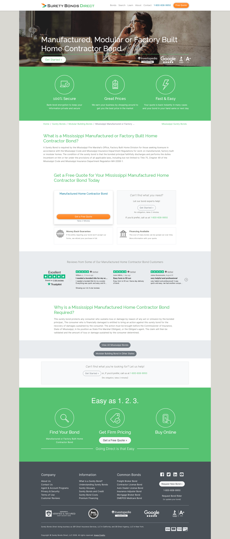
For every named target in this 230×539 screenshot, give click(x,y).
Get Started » (53, 59)
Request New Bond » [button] (171, 484)
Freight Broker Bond (127, 481)
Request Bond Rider (172, 496)
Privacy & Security (50, 491)
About (138, 5)
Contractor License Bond (129, 484)
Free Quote (181, 5)
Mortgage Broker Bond (128, 494)
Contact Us (47, 484)
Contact (147, 5)
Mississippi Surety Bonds (174, 124)
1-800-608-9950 (162, 5)
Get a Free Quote (83, 216)
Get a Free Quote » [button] (115, 440)
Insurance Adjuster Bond (129, 491)
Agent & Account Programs (55, 488)
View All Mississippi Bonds (115, 345)
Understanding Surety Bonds (93, 484)
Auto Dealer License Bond (130, 488)
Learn (130, 5)
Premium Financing (88, 498)
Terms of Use (48, 494)
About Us (46, 481)
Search (121, 5)
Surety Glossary (87, 488)
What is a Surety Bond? (90, 481)
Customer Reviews (50, 498)
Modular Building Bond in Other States (115, 353)
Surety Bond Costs (88, 494)
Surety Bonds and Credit (91, 491)
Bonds (113, 5)
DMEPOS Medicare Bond (129, 498)
